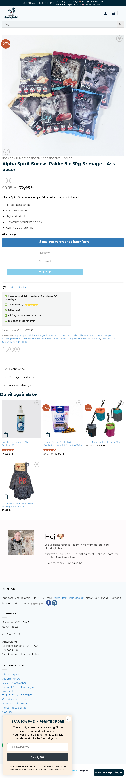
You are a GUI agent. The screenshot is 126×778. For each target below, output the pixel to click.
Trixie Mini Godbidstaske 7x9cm (103, 442)
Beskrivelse (17, 369)
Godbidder (59, 335)
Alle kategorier (11, 674)
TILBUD (26, 342)
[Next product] (5, 180)
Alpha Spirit (21, 335)
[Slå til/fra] (5, 369)
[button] (113, 13)
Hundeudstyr (59, 338)
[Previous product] (11, 180)
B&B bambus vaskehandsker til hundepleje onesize (19, 505)
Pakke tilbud (93, 338)
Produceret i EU (109, 338)
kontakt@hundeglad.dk (68, 597)
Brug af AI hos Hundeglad (18, 687)
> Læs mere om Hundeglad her (64, 563)
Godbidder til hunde (77, 335)
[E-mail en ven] (11, 349)
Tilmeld (45, 272)
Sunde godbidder (11, 342)
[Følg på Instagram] (54, 603)
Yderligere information (25, 377)
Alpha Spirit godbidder (41, 335)
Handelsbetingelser (14, 703)
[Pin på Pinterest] (17, 349)
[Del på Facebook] (5, 349)
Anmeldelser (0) (20, 385)
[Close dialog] (68, 719)
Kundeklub (9, 691)
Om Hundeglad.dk (14, 699)
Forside (7, 158)
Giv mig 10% (38, 757)
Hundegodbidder (28, 158)
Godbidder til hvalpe (57, 158)
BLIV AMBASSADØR (15, 682)
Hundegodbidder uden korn (36, 338)
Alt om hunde (11, 678)
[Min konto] (105, 13)
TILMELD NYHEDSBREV (17, 695)
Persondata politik (14, 707)
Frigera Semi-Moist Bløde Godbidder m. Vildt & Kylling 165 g (62, 444)
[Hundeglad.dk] (17, 13)
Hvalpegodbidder (76, 338)
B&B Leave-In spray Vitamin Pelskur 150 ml (17, 444)
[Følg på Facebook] (48, 603)
